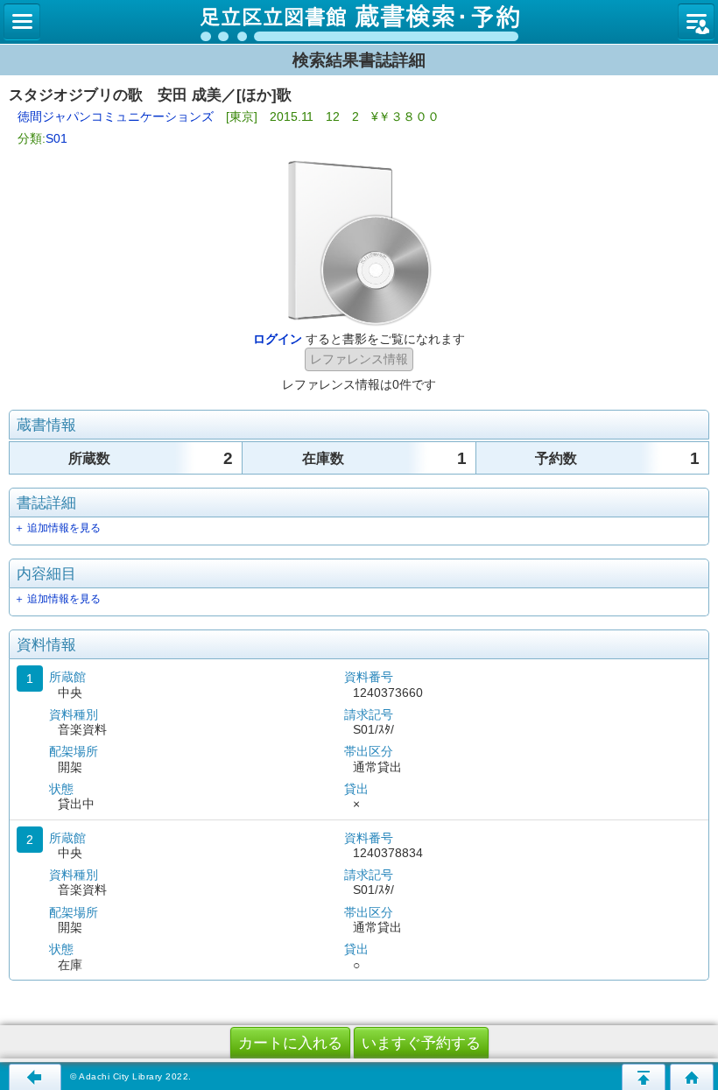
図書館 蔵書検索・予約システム (359, 22)
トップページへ (692, 1077)
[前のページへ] (35, 1077)
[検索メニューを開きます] (22, 22)
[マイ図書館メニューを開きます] (696, 22)
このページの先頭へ (643, 1077)
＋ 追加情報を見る (57, 528)
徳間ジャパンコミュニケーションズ (116, 116)
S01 (56, 138)
